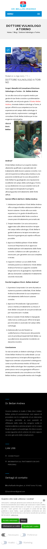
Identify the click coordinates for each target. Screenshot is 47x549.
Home (9, 32)
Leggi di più (14, 515)
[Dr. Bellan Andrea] (23, 5)
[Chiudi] (44, 500)
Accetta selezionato (10, 520)
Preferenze (32, 534)
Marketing (27, 542)
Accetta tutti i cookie (30, 526)
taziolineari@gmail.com (16, 491)
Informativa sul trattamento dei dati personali (23, 463)
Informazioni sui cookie (11, 526)
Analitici (11, 542)
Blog (15, 32)
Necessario (13, 534)
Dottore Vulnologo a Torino (29, 32)
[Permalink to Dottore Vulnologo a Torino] (23, 71)
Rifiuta (23, 520)
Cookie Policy (13, 456)
